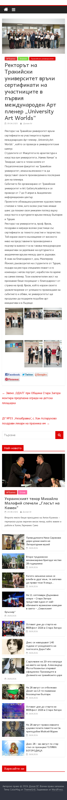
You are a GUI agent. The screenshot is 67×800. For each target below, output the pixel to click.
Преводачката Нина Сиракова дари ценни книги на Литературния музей (43, 541)
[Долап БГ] (6, 9)
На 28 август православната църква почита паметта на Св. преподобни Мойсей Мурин (43, 728)
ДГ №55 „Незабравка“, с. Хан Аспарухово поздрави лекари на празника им (29, 420)
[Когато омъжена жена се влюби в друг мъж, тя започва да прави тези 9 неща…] (13, 574)
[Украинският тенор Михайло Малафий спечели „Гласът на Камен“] (33, 455)
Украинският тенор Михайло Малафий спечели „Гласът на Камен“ (32, 503)
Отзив (22, 492)
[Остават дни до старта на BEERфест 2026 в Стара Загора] (13, 622)
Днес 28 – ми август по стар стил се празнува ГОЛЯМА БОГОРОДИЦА (42, 747)
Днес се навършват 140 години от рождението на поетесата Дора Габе (41, 645)
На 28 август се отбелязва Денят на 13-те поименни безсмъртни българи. (41, 690)
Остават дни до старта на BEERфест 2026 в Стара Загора (44, 625)
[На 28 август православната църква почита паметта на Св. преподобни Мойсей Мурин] (13, 723)
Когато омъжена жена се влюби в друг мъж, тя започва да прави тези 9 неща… (43, 579)
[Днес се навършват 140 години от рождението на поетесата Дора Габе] (13, 640)
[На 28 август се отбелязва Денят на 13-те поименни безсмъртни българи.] (13, 686)
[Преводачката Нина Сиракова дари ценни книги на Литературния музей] (13, 536)
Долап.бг (27, 123)
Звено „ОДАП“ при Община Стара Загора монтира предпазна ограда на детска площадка (31, 398)
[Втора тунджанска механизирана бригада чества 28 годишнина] (13, 555)
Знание (23, 58)
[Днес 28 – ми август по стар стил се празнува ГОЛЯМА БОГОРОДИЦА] (13, 742)
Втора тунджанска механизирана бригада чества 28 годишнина (43, 560)
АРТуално (10, 58)
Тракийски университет (42, 58)
